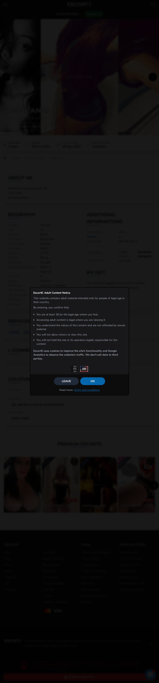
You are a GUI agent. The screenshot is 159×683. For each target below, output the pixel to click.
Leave (66, 381)
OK (93, 381)
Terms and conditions (87, 390)
